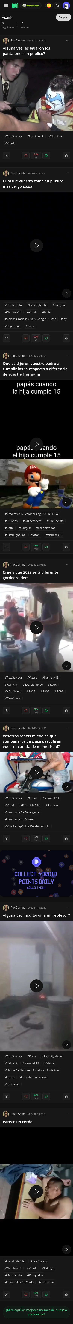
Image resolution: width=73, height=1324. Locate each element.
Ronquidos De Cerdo (20, 1282)
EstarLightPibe (38, 305)
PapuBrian (13, 326)
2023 (32, 691)
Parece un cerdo (17, 1121)
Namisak (56, 136)
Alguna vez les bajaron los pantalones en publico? (26, 51)
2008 (46, 691)
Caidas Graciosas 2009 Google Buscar (31, 319)
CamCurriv (14, 698)
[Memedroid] (14, 5)
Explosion (13, 1084)
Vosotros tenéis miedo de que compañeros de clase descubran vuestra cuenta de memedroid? (32, 741)
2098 (60, 691)
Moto (47, 312)
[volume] (66, 293)
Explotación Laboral (34, 1077)
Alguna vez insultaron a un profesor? (36, 915)
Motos (33, 798)
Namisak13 (36, 136)
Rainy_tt (12, 1063)
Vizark (11, 143)
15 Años (12, 521)
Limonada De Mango (20, 819)
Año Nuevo (14, 691)
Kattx (31, 326)
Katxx (32, 1056)
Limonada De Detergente (23, 812)
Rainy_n (60, 305)
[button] (57, 5)
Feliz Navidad (46, 528)
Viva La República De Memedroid (28, 826)
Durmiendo (14, 1275)
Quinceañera (33, 521)
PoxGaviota (18, 40)
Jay (65, 319)
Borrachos (47, 1282)
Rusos (11, 1077)
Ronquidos (36, 1275)
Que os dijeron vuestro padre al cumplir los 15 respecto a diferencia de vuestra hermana (35, 369)
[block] (67, 40)
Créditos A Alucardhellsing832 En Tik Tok (33, 514)
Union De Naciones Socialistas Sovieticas (33, 1070)
